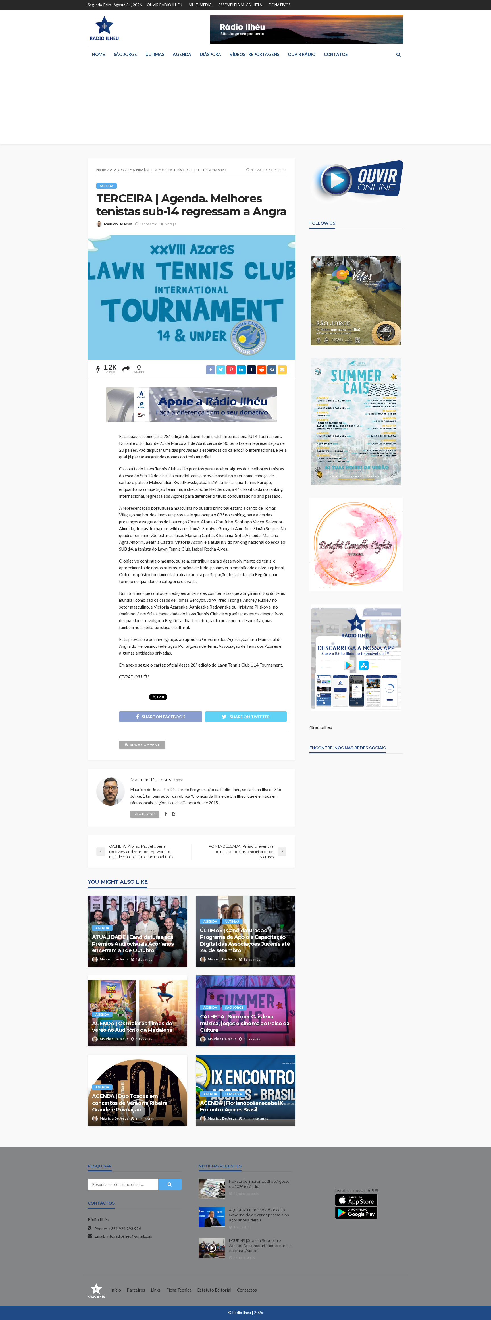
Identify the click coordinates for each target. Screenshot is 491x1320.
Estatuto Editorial (214, 1289)
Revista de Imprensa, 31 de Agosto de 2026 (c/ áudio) (259, 1184)
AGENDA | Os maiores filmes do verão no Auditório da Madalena (132, 1026)
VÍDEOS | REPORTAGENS (254, 54)
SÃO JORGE (125, 54)
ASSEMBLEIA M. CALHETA (240, 5)
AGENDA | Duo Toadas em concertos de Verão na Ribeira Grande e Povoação (129, 1103)
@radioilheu (320, 727)
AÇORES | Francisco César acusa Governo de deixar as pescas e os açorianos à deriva (259, 1214)
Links (156, 1289)
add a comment (145, 744)
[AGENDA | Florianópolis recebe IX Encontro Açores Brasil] (245, 1090)
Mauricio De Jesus (118, 224)
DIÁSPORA (210, 54)
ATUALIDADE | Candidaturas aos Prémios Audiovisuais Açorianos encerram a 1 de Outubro (133, 944)
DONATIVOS (280, 5)
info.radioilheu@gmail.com (129, 1236)
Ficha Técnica (179, 1289)
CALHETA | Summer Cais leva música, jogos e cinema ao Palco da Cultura (245, 1023)
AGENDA (182, 54)
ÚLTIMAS (154, 54)
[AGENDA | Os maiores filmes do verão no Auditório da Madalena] (137, 1010)
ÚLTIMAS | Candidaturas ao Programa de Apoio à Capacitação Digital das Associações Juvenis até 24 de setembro (245, 940)
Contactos (247, 1289)
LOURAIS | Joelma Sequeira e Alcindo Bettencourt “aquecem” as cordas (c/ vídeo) (260, 1245)
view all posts (145, 814)
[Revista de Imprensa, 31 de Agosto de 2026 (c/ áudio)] (212, 1189)
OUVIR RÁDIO (301, 54)
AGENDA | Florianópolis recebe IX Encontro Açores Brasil (241, 1106)
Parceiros (136, 1289)
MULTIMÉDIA (200, 5)
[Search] (398, 54)
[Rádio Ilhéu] (104, 28)
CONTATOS (336, 54)
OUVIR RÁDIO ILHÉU (164, 5)
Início (116, 1289)
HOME (98, 54)
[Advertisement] (245, 104)
